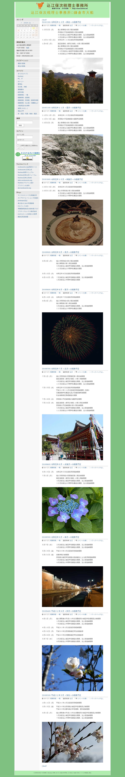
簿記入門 (21, 111)
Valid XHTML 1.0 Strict (66, 772)
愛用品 (20, 84)
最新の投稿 (21, 63)
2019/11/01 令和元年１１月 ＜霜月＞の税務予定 (61, 107)
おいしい (21, 81)
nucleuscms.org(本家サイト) (27, 167)
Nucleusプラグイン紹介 (26, 183)
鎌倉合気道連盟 (23, 217)
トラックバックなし (97, 25)
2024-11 (27, 23)
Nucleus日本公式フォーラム (27, 175)
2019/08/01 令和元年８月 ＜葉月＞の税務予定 (60, 289)
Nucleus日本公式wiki (25, 178)
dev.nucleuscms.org (24, 188)
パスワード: (20, 140)
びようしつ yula (23, 206)
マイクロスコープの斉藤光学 (27, 195)
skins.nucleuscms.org (25, 180)
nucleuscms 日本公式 (25, 170)
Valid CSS (76, 772)
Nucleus (20, 76)
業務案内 (21, 89)
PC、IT (20, 79)
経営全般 (21, 92)
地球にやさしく (23, 108)
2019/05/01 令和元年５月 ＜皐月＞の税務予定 (60, 537)
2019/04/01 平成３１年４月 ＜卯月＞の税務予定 (61, 611)
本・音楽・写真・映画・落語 (27, 114)
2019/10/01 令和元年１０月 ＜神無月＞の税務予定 (62, 179)
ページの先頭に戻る (85, 772)
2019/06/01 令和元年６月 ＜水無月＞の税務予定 (61, 464)
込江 (71, 25)
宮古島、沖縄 (22, 87)
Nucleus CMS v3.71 (53, 772)
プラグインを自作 (24, 185)
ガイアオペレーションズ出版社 (28, 198)
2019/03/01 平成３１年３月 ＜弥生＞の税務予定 (61, 695)
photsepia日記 (22, 200)
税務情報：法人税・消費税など (28, 103)
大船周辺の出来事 (24, 105)
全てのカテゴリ (23, 74)
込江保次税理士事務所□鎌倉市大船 (62, 12)
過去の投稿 (21, 66)
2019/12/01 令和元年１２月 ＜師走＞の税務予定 (61, 22)
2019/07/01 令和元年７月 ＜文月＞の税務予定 (60, 368)
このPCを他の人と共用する (28, 145)
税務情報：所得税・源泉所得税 (28, 100)
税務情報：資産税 (24, 97)
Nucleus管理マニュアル (26, 172)
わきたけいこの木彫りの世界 (27, 214)
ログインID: (20, 134)
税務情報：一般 (55, 25)
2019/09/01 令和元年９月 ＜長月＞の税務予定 (60, 252)
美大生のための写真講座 (26, 203)
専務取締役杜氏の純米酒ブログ (28, 209)
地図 (27, 48)
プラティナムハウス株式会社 (27, 211)
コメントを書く (82, 25)
